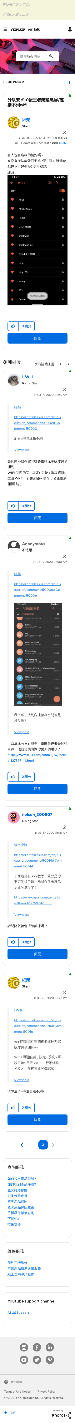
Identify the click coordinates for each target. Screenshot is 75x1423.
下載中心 (14, 1219)
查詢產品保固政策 (21, 1207)
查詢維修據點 (18, 1190)
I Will (18, 1010)
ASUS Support (18, 1313)
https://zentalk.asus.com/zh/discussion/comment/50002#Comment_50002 (37, 423)
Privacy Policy (46, 1392)
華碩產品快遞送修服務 (24, 1268)
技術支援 (14, 1224)
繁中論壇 (16, 1382)
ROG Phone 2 (14, 82)
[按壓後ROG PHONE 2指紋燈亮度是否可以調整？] (61, 364)
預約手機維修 (18, 1263)
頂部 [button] (12, 1413)
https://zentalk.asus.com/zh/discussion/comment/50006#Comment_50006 (37, 590)
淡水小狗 (21, 845)
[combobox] (37, 56)
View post (21, 450)
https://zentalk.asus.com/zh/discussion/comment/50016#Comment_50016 (38, 1026)
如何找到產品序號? (22, 1184)
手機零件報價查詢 (21, 1213)
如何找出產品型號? (22, 1179)
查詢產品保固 (18, 1202)
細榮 (17, 407)
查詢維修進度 (18, 1196)
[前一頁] (22, 1145)
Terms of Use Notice (17, 1392)
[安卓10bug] (68, 364)
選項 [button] (69, 82)
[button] (13, 326)
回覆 (37, 338)
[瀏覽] (7, 29)
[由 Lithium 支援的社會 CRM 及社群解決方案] (61, 1414)
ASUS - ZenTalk (25, 29)
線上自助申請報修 (21, 1274)
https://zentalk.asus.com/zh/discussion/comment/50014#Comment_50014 (38, 860)
